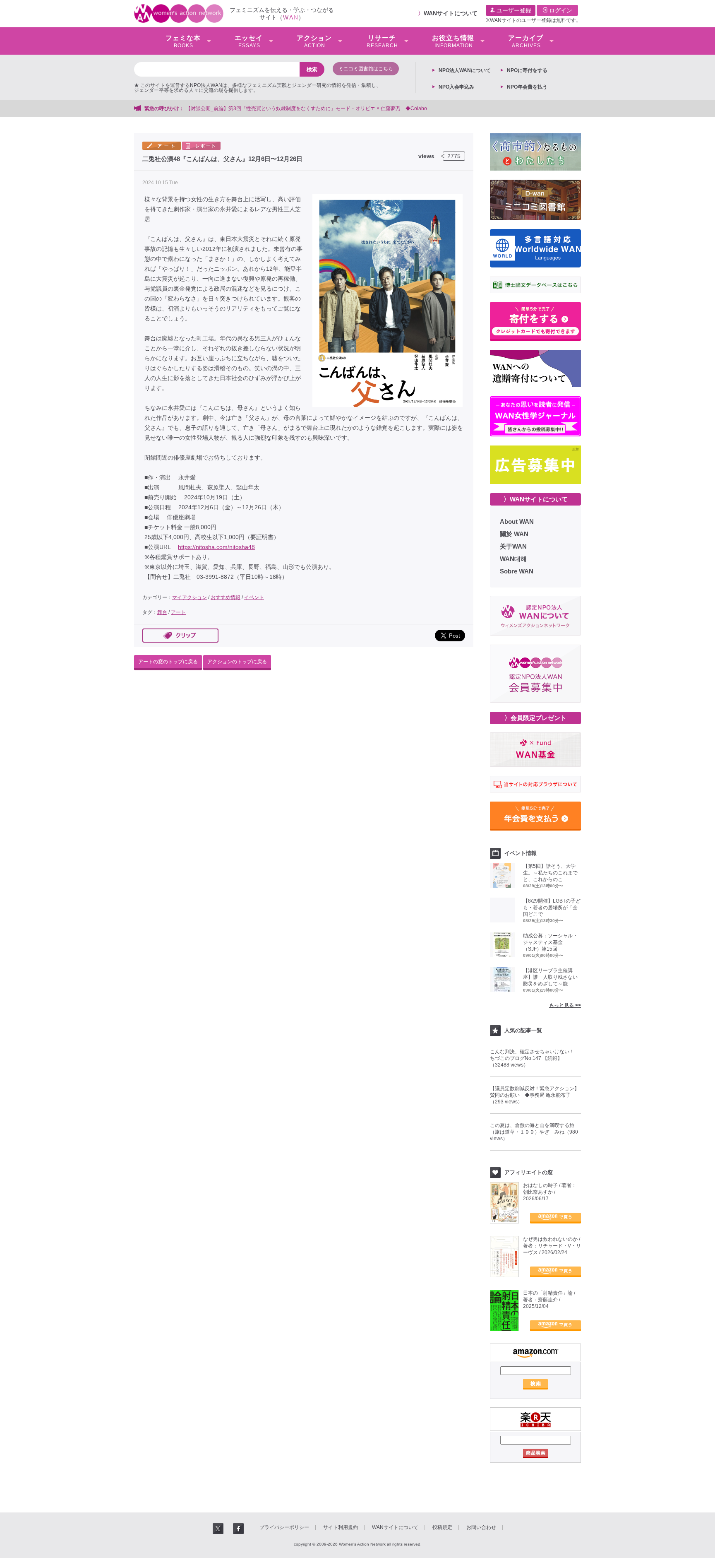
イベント (254, 597)
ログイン (559, 10)
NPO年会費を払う (527, 87)
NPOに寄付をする (527, 70)
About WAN (517, 521)
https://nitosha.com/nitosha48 (216, 547)
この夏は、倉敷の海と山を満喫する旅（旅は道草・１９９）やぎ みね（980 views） (534, 1131)
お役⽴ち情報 (453, 41)
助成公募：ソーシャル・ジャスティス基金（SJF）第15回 (550, 942)
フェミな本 (183, 41)
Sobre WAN (516, 571)
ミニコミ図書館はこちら (365, 69)
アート (178, 612)
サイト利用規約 (340, 1527)
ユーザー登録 (513, 10)
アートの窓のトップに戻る (168, 662)
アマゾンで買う (555, 1218)
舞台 (162, 612)
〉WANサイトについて (536, 499)
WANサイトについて (450, 13)
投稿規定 (442, 1527)
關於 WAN (514, 533)
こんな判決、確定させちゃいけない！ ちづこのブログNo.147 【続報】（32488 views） (534, 1058)
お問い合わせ (481, 1527)
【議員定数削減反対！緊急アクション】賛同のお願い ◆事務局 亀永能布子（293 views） (534, 1095)
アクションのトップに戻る (237, 662)
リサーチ (382, 41)
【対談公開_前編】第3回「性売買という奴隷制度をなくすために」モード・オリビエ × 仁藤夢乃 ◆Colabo (306, 108)
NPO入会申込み (456, 87)
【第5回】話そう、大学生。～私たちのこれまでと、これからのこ (550, 872)
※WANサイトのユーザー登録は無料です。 (533, 20)
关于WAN (513, 546)
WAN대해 (513, 558)
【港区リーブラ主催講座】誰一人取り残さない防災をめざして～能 (550, 977)
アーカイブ (525, 41)
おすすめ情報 (225, 597)
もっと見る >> (565, 1005)
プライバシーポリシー (284, 1527)
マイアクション (189, 597)
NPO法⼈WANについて (465, 70)
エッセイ (249, 41)
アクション (314, 41)
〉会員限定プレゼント (535, 717)
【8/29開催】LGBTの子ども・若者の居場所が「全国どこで (552, 907)
